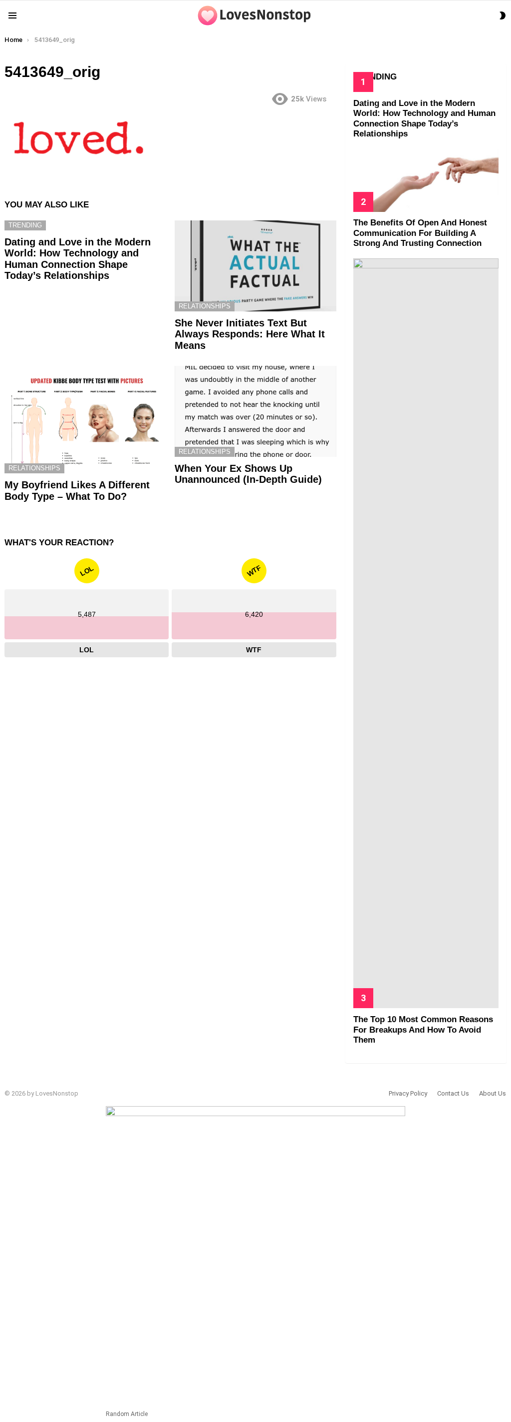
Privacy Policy (408, 1093)
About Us (492, 1093)
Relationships (205, 306)
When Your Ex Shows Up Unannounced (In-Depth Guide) (248, 474)
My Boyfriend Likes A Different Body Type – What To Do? (77, 490)
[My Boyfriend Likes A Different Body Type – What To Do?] (85, 419)
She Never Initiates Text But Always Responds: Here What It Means (250, 334)
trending (25, 225)
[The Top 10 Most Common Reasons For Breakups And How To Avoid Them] (426, 633)
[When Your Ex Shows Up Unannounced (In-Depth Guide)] (255, 411)
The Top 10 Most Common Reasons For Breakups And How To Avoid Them (423, 1030)
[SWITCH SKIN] (503, 15)
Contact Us (453, 1093)
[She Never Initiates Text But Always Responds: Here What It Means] (255, 265)
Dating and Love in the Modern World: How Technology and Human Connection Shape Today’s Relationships (77, 258)
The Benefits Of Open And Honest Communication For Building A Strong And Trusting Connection (420, 233)
